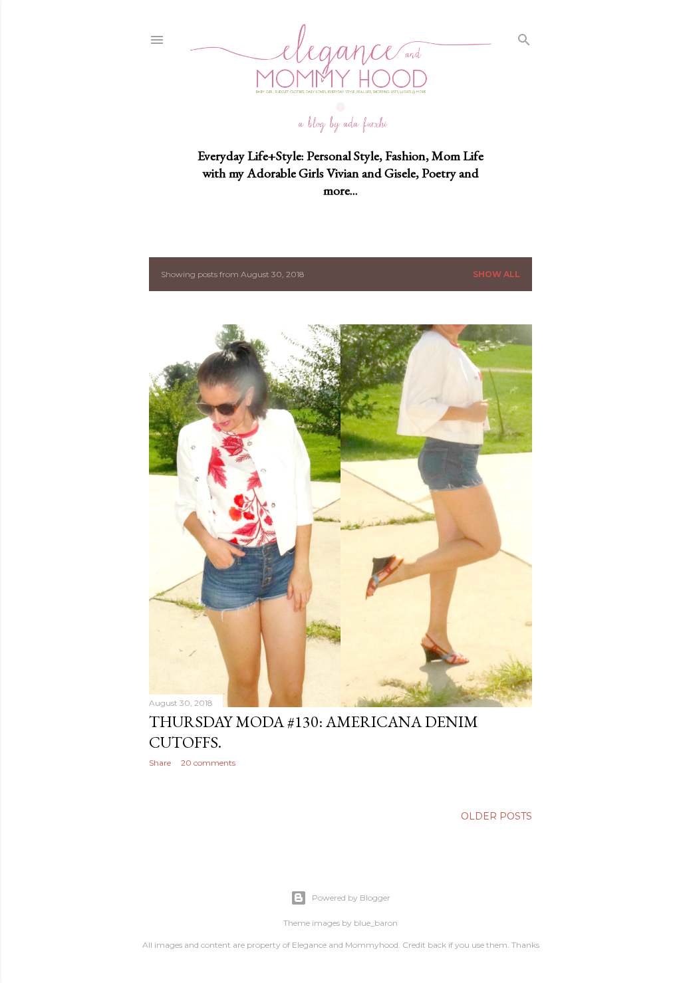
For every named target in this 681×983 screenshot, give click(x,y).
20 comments (208, 763)
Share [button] (160, 763)
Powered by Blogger (351, 898)
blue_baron (376, 923)
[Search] (524, 37)
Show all (496, 274)
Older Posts (496, 816)
